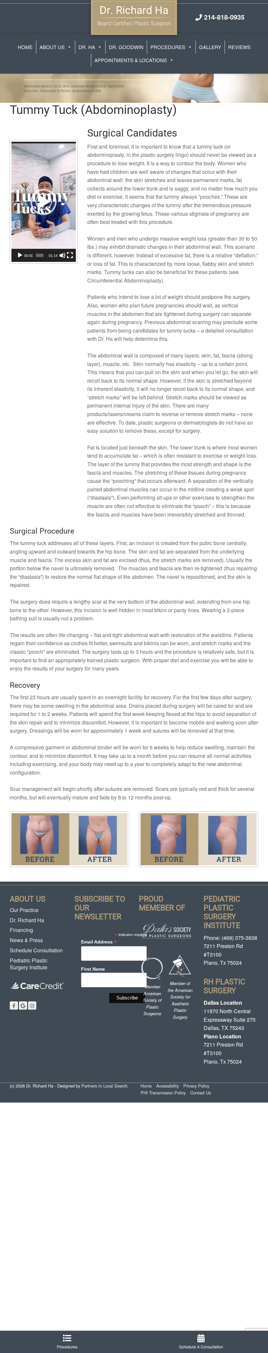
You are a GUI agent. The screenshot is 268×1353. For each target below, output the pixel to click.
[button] (43, 202)
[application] (43, 202)
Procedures (167, 47)
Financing (21, 930)
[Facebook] (14, 1005)
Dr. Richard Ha (27, 920)
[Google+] (23, 1005)
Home (25, 47)
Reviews (239, 47)
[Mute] (62, 255)
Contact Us (200, 1092)
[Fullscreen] (70, 255)
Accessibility (167, 1086)
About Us (52, 47)
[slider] (39, 255)
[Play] (20, 255)
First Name (93, 969)
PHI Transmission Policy (163, 1092)
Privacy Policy (196, 1086)
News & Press (26, 940)
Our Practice (24, 910)
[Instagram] (32, 1005)
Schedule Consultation (36, 950)
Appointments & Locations (130, 60)
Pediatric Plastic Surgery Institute (28, 964)
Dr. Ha (86, 47)
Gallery (210, 47)
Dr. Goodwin (126, 47)
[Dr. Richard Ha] (134, 16)
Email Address (99, 942)
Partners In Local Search (104, 1086)
